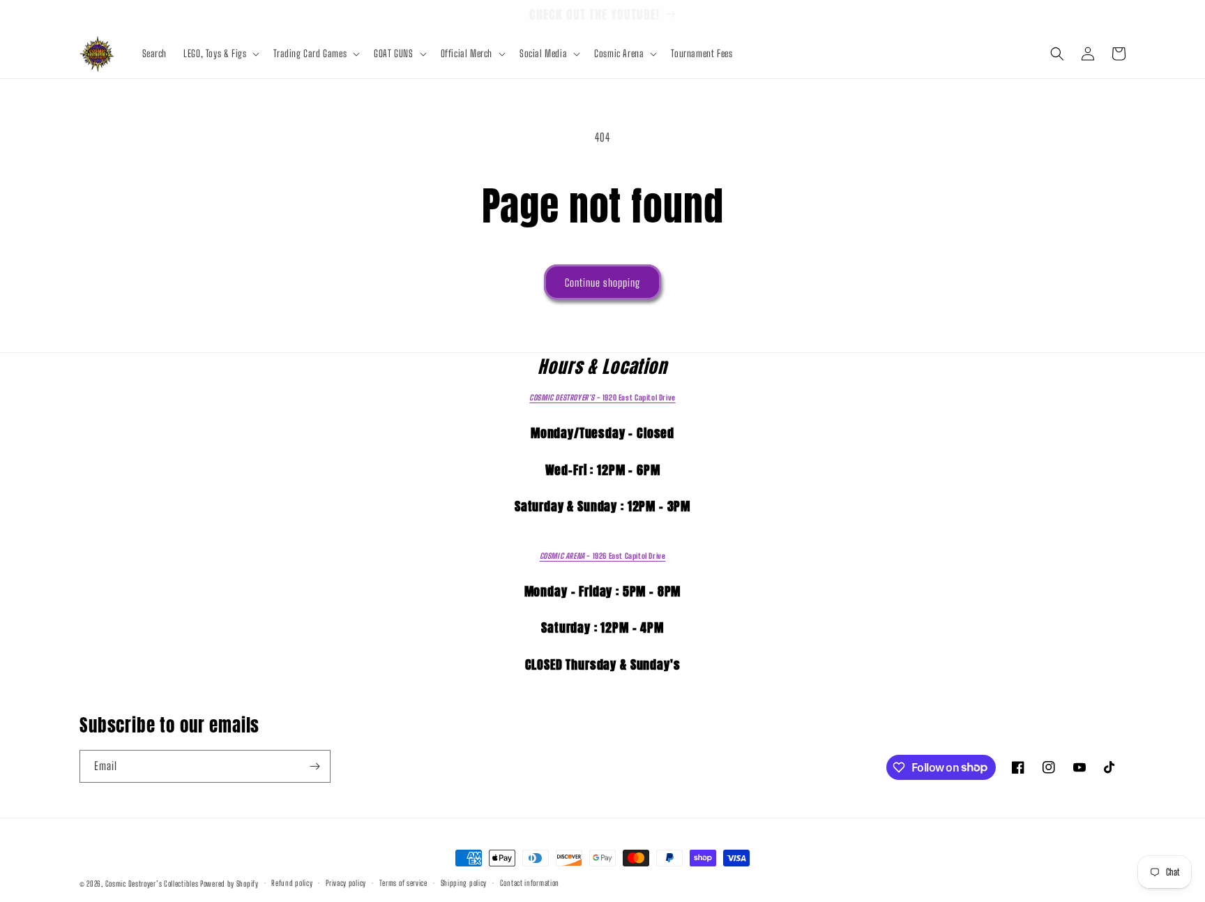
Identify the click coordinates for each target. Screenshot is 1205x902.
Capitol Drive (602, 397)
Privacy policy (346, 882)
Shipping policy (464, 882)
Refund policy (291, 882)
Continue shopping (602, 282)
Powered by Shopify (229, 883)
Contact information (529, 882)
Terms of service (403, 882)
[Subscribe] (314, 766)
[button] (220, 53)
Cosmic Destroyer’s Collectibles (152, 883)
